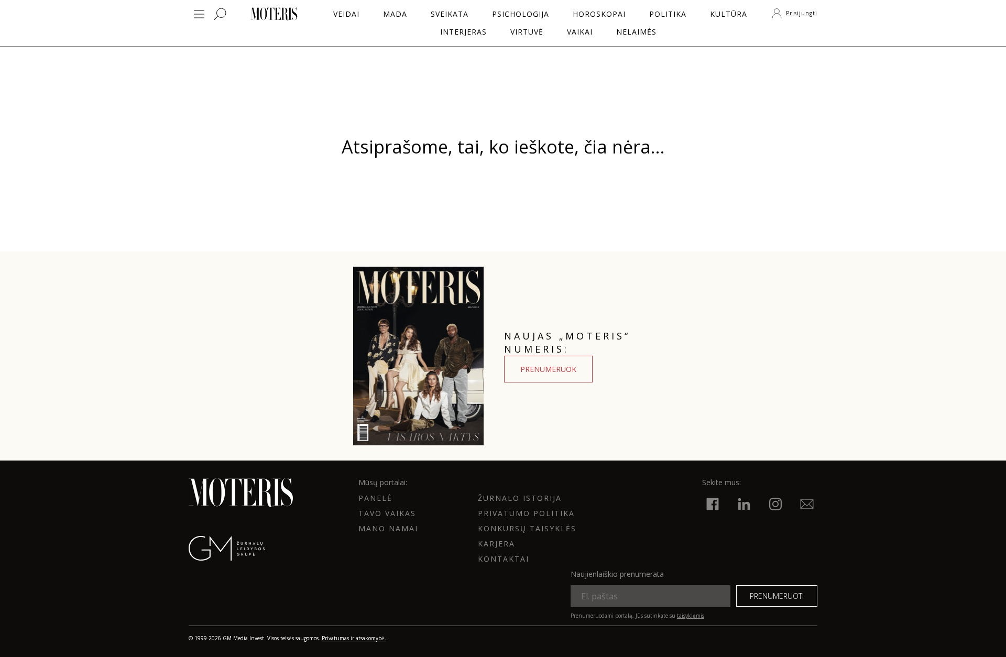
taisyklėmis (690, 615)
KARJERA (496, 544)
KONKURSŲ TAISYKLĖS (527, 528)
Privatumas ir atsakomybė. (354, 638)
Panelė (375, 498)
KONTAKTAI (503, 559)
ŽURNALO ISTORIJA (520, 498)
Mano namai (388, 528)
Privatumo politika (526, 513)
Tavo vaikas (387, 513)
